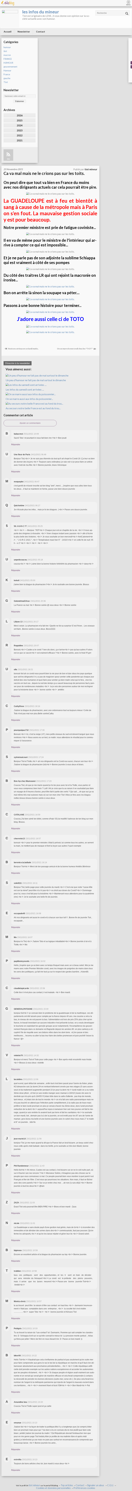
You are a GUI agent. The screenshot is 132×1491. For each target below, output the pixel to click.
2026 (20, 115)
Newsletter (24, 31)
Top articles (67, 1485)
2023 (20, 130)
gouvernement (10, 66)
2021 (20, 140)
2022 (20, 135)
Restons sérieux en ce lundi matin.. (23, 348)
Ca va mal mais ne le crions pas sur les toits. (44, 173)
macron (7, 55)
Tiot (6, 82)
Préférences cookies (84, 1488)
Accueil (7, 31)
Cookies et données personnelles (53, 1488)
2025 (20, 120)
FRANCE (8, 59)
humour (7, 47)
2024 (20, 125)
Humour (7, 70)
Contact (40, 31)
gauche (7, 78)
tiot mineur (34, 1485)
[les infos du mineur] (10, 18)
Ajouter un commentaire (30, 423)
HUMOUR (8, 62)
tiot (5, 51)
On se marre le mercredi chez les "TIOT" (75, 348)
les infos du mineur (40, 11)
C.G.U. (110, 1485)
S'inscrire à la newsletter (17, 363)
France (7, 74)
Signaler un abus (95, 1485)
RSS (8, 159)
